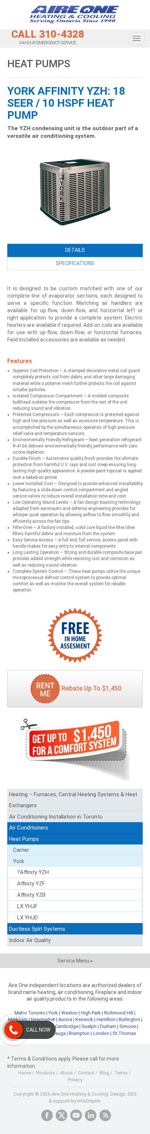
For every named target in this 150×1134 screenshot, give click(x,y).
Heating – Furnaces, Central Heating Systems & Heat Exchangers (73, 800)
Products (45, 1073)
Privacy (75, 1079)
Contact (86, 1073)
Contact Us (75, 635)
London (101, 1033)
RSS (105, 1115)
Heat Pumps (24, 839)
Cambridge (66, 1026)
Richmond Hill (118, 1013)
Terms (121, 1073)
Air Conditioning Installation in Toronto (56, 816)
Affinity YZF (31, 883)
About (66, 1073)
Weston (69, 1013)
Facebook (47, 1115)
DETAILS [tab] (75, 250)
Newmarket (43, 1019)
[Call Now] (13, 1030)
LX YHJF (27, 906)
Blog (104, 1073)
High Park (91, 1013)
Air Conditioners (28, 827)
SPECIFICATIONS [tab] (75, 263)
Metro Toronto (30, 1013)
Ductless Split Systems (37, 929)
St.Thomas (124, 1033)
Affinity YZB (31, 895)
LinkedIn (90, 1115)
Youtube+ (76, 1115)
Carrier (21, 850)
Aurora (65, 1019)
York (18, 861)
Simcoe (127, 1026)
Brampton (79, 1033)
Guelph (89, 1026)
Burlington (129, 1019)
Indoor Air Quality (30, 940)
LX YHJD (27, 917)
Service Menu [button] (73, 961)
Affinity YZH (34, 872)
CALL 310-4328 (47, 34)
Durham (108, 1026)
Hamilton (105, 1019)
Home (24, 1073)
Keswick (84, 1019)
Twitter (61, 1115)
